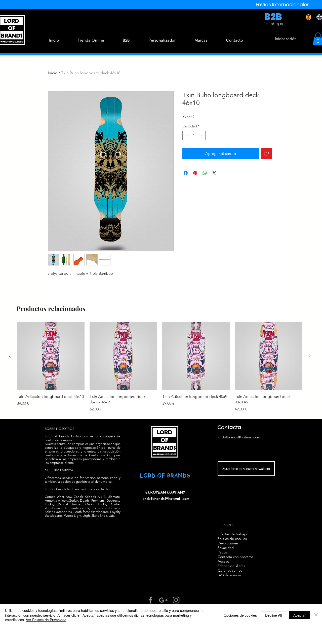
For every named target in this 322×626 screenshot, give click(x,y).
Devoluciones (228, 543)
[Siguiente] (310, 356)
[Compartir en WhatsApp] (205, 173)
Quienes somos (230, 570)
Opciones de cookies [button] (240, 615)
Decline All (273, 615)
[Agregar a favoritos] (266, 153)
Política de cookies (232, 538)
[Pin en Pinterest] (195, 173)
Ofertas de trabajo (232, 534)
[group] (160, 367)
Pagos (222, 552)
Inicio (53, 73)
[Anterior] (10, 356)
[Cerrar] (316, 615)
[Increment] (201, 135)
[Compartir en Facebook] (186, 173)
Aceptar (299, 615)
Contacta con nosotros (235, 556)
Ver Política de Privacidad (46, 619)
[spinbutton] (193, 135)
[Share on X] (214, 173)
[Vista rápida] (51, 356)
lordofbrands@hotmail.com (165, 498)
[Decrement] (186, 135)
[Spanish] (307, 17)
